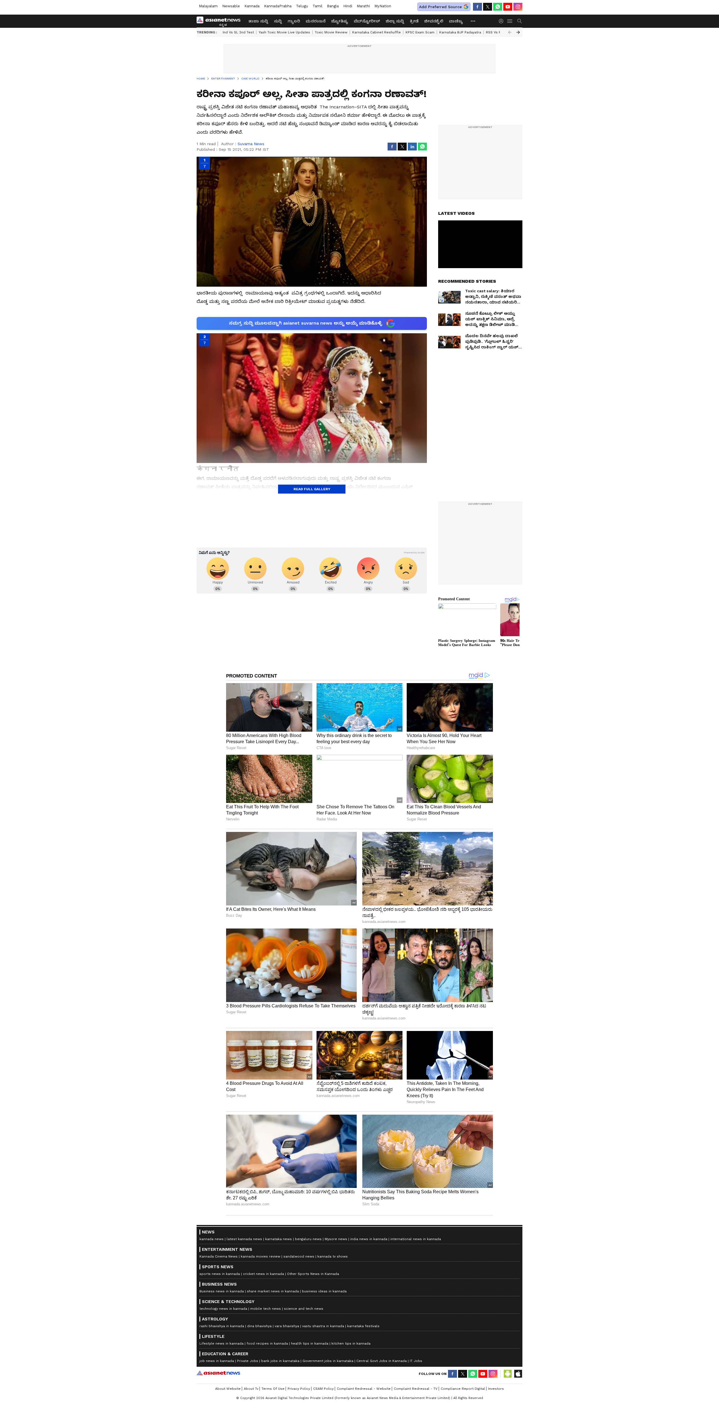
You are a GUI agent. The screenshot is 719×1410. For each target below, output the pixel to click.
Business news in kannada (221, 1291)
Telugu (302, 6)
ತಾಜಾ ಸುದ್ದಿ (258, 21)
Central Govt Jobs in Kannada (381, 1361)
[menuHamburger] (510, 21)
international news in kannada (415, 1239)
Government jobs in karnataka (327, 1361)
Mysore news (336, 1239)
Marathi (363, 6)
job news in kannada (216, 1361)
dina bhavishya (259, 1326)
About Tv (251, 1389)
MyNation (382, 6)
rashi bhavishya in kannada (221, 1326)
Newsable (231, 6)
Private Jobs (247, 1361)
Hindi (347, 6)
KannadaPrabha (278, 6)
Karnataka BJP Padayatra (460, 32)
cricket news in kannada (263, 1274)
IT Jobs (416, 1361)
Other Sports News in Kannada (313, 1274)
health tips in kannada (309, 1343)
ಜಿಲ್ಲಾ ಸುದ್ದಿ (395, 21)
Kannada (252, 6)
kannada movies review (260, 1256)
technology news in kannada (223, 1309)
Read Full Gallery (311, 489)
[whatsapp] (497, 7)
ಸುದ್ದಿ (278, 21)
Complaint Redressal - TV (416, 1389)
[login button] (502, 21)
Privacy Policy (299, 1389)
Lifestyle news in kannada (221, 1343)
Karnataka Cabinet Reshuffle (376, 32)
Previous (510, 32)
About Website (228, 1389)
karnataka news (278, 1239)
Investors (496, 1389)
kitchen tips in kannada (350, 1343)
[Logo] (220, 21)
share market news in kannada (273, 1291)
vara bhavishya (287, 1326)
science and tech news (303, 1309)
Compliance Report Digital (463, 1389)
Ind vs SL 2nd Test (238, 32)
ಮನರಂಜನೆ (316, 21)
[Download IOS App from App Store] (517, 1374)
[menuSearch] (519, 21)
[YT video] (507, 7)
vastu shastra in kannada (323, 1326)
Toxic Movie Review (331, 32)
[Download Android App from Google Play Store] (507, 1374)
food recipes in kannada (267, 1343)
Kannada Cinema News (218, 1256)
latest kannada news (244, 1239)
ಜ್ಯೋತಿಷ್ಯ (339, 21)
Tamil (317, 6)
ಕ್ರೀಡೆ (414, 21)
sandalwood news (298, 1256)
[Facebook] (477, 7)
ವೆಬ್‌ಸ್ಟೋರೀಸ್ (367, 21)
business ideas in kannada (324, 1291)
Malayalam (208, 6)
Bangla (333, 6)
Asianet (218, 1373)
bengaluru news (308, 1239)
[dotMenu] (473, 21)
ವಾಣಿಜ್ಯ (456, 21)
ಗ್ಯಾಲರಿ (294, 21)
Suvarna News (251, 144)
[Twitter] (487, 7)
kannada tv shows (332, 1256)
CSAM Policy (323, 1389)
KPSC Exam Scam (420, 32)
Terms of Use (273, 1389)
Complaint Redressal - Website (364, 1389)
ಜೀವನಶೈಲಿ (433, 21)
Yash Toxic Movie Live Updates (284, 32)
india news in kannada (368, 1239)
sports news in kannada (219, 1274)
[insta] (517, 7)
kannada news (211, 1239)
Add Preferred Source (440, 6)
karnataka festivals (363, 1326)
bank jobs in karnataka (280, 1361)
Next (518, 32)
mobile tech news (265, 1309)
